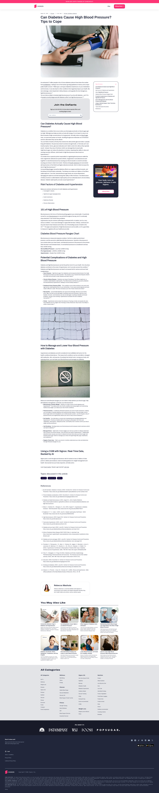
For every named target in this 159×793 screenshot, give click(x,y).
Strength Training (63, 705)
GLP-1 (42, 679)
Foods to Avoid (101, 701)
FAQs (80, 696)
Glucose (42, 697)
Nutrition (42, 694)
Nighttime (81, 680)
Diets (99, 704)
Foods (42, 704)
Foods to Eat (100, 698)
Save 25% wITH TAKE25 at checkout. (79, 1)
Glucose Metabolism (64, 692)
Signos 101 (43, 689)
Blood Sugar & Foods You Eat (66, 697)
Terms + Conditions (9, 754)
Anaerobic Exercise (64, 716)
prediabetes (47, 84)
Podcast (42, 692)
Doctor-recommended (83, 701)
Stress (61, 680)
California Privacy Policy (10, 760)
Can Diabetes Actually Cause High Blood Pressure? (104, 87)
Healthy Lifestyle (82, 691)
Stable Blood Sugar (64, 690)
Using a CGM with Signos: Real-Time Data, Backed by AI (105, 104)
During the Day (82, 698)
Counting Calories (102, 711)
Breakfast (100, 714)
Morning (80, 683)
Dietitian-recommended (103, 709)
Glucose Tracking (82, 693)
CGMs (80, 704)
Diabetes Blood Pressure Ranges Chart (104, 94)
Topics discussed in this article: (102, 106)
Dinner (99, 706)
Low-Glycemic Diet (102, 683)
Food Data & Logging (102, 696)
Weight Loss (43, 684)
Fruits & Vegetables (102, 693)
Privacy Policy (8, 757)
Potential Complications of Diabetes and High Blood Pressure (105, 97)
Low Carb (100, 688)
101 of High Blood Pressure (101, 92)
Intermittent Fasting (102, 691)
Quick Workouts (63, 708)
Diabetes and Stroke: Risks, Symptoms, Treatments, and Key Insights (49, 653)
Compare (43, 707)
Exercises (43, 702)
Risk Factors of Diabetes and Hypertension (104, 90)
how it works (47, 467)
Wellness (43, 682)
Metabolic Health (82, 686)
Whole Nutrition (101, 680)
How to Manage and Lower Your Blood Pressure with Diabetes (104, 100)
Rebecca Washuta (73, 13)
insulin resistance (74, 163)
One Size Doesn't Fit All (84, 678)
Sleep (80, 713)
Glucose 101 (62, 695)
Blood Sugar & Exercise (65, 713)
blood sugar (84, 135)
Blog (109, 6)
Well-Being (62, 678)
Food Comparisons (45, 709)
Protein (99, 678)
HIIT (60, 710)
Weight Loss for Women (84, 711)
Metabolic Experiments (84, 688)
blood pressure (53, 216)
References (98, 108)
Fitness (42, 700)
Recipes (42, 687)
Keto (99, 686)
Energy (61, 682)
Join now (66, 467)
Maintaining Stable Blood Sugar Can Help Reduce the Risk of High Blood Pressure (109, 625)
